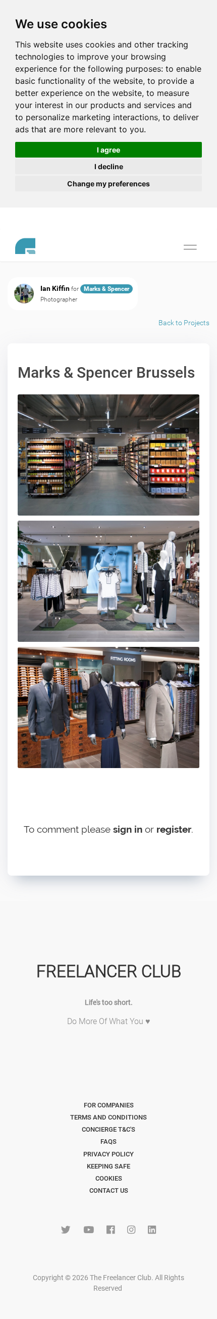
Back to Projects (183, 323)
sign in (127, 829)
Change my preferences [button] (108, 183)
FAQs (108, 1141)
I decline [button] (108, 166)
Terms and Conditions (108, 1117)
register (173, 829)
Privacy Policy (108, 1154)
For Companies (109, 1105)
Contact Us (108, 1190)
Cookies (108, 1178)
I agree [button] (108, 149)
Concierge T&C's (108, 1129)
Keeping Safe (108, 1166)
